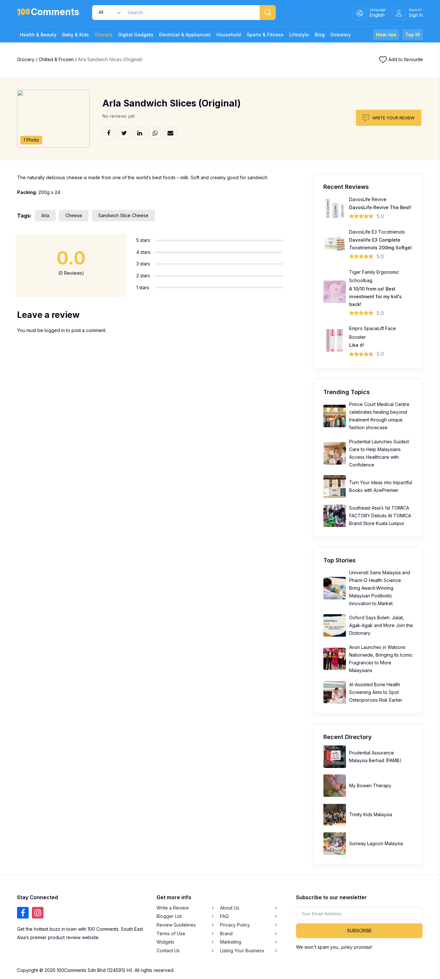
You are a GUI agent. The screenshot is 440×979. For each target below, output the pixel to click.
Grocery (103, 34)
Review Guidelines (176, 925)
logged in (54, 330)
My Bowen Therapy (370, 785)
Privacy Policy (235, 925)
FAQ (224, 916)
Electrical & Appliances (185, 34)
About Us (229, 907)
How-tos (386, 34)
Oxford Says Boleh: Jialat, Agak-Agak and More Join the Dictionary (381, 625)
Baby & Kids (75, 34)
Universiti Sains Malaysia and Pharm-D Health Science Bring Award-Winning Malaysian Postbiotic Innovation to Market (379, 588)
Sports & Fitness (265, 34)
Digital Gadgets (135, 34)
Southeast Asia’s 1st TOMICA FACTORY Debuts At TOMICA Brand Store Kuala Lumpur (380, 515)
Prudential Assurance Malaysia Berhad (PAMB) (375, 756)
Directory (340, 34)
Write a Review (173, 907)
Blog (320, 34)
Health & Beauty (38, 34)
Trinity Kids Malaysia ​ (371, 814)
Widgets (165, 942)
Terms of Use (171, 933)
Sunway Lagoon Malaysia (376, 843)
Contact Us (168, 950)
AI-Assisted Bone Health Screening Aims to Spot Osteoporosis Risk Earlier (375, 692)
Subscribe (359, 930)
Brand (226, 933)
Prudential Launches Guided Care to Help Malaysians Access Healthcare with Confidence (379, 453)
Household (228, 34)
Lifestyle (299, 34)
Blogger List (169, 916)
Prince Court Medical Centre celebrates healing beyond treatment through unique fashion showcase (379, 416)
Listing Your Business (242, 950)
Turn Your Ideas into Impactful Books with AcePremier (380, 486)
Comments (55, 13)
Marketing (230, 942)
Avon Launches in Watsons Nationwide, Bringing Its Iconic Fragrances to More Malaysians (381, 658)
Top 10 (412, 34)
